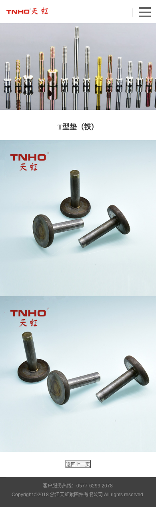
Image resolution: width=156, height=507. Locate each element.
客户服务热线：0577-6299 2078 (78, 486)
